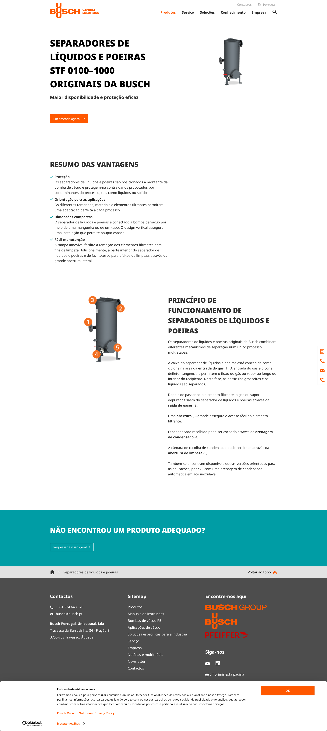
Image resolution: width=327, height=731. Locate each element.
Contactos (244, 4)
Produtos (135, 607)
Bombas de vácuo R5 (144, 620)
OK (288, 690)
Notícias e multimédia (145, 654)
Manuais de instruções (146, 613)
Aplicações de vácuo (144, 627)
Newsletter (136, 661)
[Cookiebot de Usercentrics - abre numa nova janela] (32, 723)
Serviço (133, 641)
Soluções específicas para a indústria (157, 634)
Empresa (135, 647)
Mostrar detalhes (68, 723)
